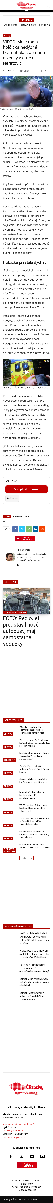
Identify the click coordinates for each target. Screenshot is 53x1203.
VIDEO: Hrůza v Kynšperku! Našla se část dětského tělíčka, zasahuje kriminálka (34, 821)
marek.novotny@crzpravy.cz (16, 1137)
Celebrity (9, 759)
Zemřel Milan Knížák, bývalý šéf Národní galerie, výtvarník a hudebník (34, 982)
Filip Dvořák (13, 71)
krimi (27, 516)
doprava (17, 516)
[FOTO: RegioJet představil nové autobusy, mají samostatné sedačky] (26, 601)
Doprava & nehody (15, 612)
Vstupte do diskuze (26, 489)
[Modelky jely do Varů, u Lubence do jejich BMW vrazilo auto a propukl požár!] (10, 757)
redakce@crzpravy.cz (13, 1130)
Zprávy (7, 35)
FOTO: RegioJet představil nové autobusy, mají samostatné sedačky (21, 631)
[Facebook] (15, 529)
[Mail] (17, 564)
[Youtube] (31, 1156)
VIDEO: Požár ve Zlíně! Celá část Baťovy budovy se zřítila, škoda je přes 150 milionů (34, 743)
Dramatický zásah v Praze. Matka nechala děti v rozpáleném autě (31, 795)
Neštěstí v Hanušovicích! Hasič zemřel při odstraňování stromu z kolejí (34, 968)
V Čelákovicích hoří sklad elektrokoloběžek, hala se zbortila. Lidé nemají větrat (31, 730)
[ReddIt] (42, 529)
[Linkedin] (35, 529)
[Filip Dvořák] (10, 557)
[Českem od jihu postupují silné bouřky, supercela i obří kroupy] (10, 783)
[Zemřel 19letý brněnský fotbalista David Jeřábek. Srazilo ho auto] (10, 770)
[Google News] (42, 1156)
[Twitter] (22, 529)
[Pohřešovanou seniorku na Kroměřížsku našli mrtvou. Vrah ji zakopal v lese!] (10, 835)
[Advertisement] (26, 684)
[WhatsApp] (29, 529)
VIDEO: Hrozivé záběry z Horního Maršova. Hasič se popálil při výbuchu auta (34, 808)
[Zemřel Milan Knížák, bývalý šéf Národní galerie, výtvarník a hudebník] (10, 982)
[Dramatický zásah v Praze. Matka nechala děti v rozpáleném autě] (10, 796)
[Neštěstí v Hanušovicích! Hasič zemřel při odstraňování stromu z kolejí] (10, 968)
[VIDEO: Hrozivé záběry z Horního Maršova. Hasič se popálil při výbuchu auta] (10, 809)
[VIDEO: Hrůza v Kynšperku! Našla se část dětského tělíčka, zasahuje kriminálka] (10, 822)
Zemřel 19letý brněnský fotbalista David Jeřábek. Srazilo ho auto (34, 769)
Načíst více (25, 858)
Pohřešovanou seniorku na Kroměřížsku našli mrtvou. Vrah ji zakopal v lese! (34, 834)
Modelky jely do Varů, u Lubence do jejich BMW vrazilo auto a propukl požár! (34, 756)
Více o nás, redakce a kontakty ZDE (20, 1124)
